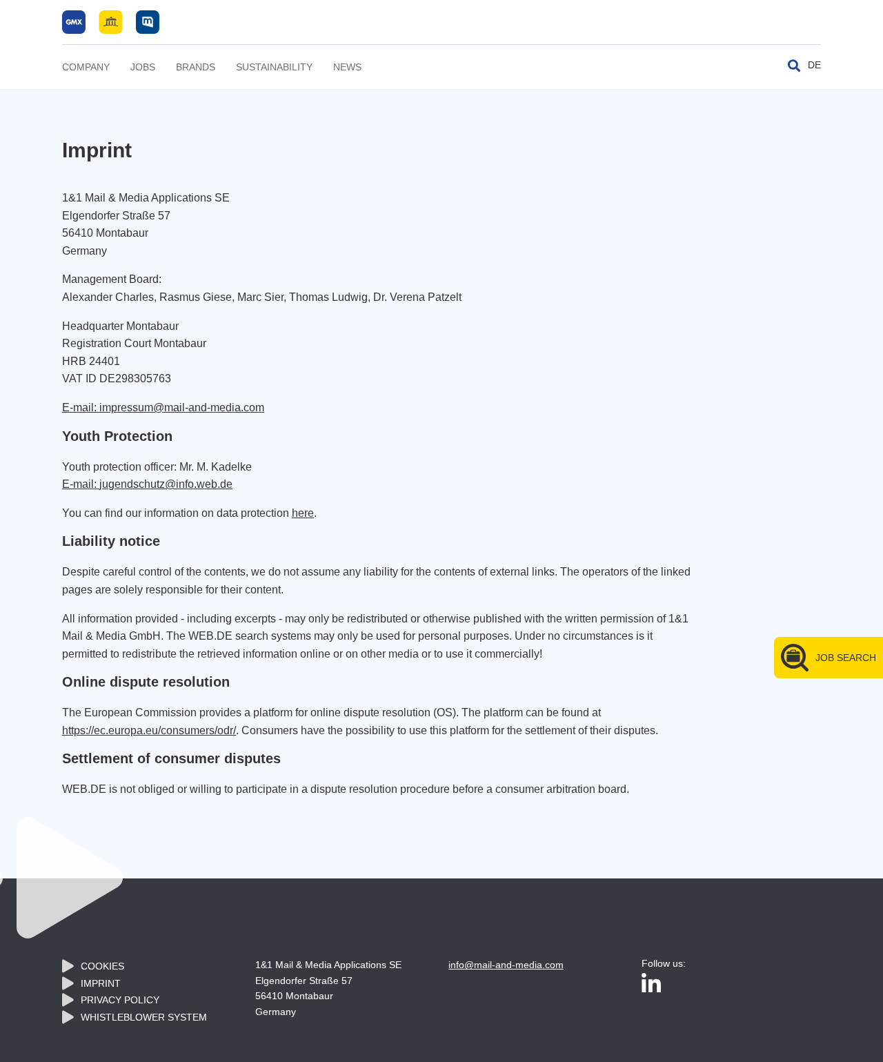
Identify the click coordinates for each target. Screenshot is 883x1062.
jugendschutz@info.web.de (165, 484)
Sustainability (274, 66)
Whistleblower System (144, 1017)
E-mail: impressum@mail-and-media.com (163, 407)
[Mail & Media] (110, 21)
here (303, 513)
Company (86, 66)
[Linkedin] (651, 984)
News (347, 66)
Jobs (142, 66)
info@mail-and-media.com (506, 964)
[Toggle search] (794, 66)
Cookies (102, 966)
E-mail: (80, 484)
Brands (195, 66)
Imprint (101, 983)
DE (814, 64)
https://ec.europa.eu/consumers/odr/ (149, 730)
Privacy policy (120, 999)
